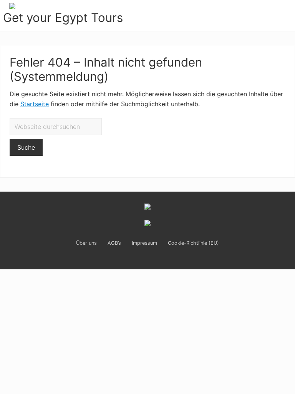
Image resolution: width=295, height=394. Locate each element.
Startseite (34, 104)
